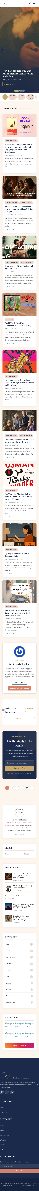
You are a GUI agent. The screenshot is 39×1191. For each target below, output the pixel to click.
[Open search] (30, 3)
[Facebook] (12, 1092)
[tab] (15, 91)
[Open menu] (35, 3)
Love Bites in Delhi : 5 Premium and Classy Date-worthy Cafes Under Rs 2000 (23, 906)
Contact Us (3, 1112)
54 (27, 788)
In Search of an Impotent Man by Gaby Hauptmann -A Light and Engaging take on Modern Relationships (19, 148)
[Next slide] (36, 50)
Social (21, 96)
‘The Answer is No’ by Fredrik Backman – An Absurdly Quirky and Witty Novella (18, 613)
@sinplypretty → (31, 710)
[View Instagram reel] (9, 1027)
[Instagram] (2, 1092)
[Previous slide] (3, 50)
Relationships (26, 203)
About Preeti (19, 682)
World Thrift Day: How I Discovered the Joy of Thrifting (18, 324)
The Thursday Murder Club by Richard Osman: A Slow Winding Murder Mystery (18, 496)
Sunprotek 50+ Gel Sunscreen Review (17, 896)
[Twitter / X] (7, 1092)
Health (12, 96)
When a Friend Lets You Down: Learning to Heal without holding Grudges (19, 209)
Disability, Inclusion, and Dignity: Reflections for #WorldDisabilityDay (21, 918)
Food (19, 996)
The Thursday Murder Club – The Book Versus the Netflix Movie (19, 440)
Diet (19, 976)
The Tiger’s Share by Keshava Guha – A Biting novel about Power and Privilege (19, 382)
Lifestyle (9, 319)
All (5, 96)
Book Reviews (11, 141)
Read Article (9, 84)
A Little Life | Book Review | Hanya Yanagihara (22, 887)
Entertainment (12, 262)
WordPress (35, 1183)
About (2, 1107)
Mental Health (30, 97)
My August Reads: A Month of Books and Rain (17, 554)
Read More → (9, 170)
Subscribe (19, 1171)
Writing (19, 983)
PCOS (19, 970)
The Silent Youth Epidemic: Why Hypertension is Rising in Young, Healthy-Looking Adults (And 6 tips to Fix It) (19, 72)
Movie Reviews (26, 262)
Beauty (19, 989)
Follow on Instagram (19, 688)
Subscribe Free (19, 768)
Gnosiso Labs (30, 1185)
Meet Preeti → (19, 834)
